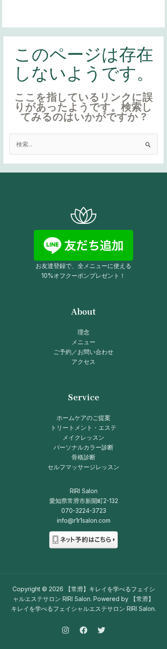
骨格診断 (83, 457)
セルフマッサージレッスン (83, 466)
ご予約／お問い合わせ (83, 351)
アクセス (83, 361)
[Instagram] (65, 630)
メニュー (83, 341)
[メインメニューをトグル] (147, 14)
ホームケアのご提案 (83, 417)
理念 (83, 332)
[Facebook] (83, 630)
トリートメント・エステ (83, 427)
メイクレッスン (83, 437)
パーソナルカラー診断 (83, 447)
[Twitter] (101, 630)
